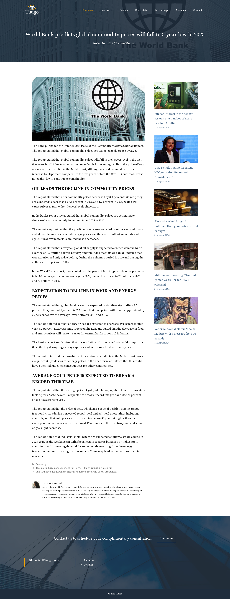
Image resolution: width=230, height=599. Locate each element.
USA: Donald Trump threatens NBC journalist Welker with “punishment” (173, 172)
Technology (161, 10)
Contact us (166, 538)
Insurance (106, 10)
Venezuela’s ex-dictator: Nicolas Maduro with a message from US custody (175, 333)
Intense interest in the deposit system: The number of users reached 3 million (173, 118)
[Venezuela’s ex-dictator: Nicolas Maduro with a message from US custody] (176, 321)
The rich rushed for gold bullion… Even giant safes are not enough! (176, 226)
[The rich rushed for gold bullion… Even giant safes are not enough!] (176, 214)
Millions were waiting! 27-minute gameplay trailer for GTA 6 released (175, 280)
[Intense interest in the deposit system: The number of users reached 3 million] (176, 106)
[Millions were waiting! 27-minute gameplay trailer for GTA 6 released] (176, 267)
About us (181, 10)
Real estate (141, 10)
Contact (197, 10)
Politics (124, 10)
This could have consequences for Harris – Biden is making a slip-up (74, 468)
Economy (87, 10)
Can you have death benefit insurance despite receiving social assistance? (76, 471)
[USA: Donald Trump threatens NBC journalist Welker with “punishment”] (176, 160)
